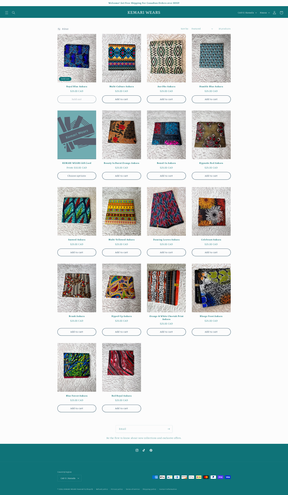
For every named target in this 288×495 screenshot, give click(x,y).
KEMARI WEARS (70, 489)
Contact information (168, 489)
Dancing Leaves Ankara (166, 239)
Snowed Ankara (77, 239)
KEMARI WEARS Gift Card (76, 163)
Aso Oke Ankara (167, 86)
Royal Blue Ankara (76, 86)
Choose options (77, 175)
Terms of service (133, 489)
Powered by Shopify (85, 489)
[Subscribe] (168, 429)
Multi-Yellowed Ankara (121, 239)
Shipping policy (149, 489)
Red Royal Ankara (122, 396)
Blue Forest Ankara (77, 396)
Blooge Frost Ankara (211, 316)
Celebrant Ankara (211, 239)
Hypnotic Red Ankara (211, 163)
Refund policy (102, 489)
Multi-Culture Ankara (121, 86)
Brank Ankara (77, 316)
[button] (6, 12)
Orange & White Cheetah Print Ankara (166, 317)
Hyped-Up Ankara (121, 316)
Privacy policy (117, 489)
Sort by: (184, 28)
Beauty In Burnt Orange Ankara (121, 163)
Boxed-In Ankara (166, 163)
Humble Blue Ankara (211, 86)
